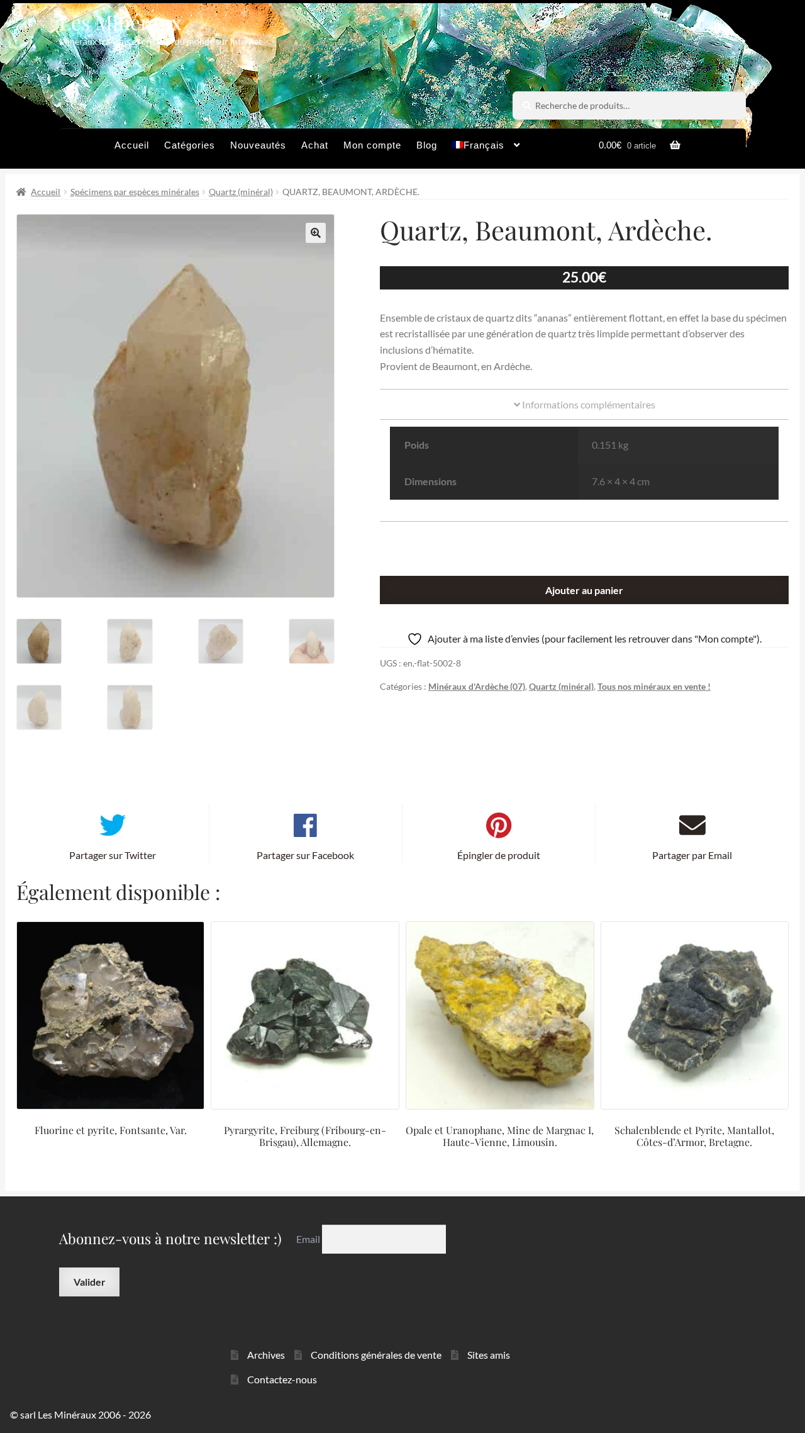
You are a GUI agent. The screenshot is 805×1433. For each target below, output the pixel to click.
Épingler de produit (498, 855)
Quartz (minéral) (241, 191)
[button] (316, 233)
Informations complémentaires (587, 404)
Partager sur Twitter (112, 855)
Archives (266, 1355)
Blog (426, 145)
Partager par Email (692, 855)
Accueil (131, 145)
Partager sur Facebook (305, 855)
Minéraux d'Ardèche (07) (476, 686)
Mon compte (372, 145)
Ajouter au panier (584, 590)
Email (309, 1239)
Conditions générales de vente (376, 1355)
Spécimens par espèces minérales (134, 191)
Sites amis (488, 1355)
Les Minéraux (120, 21)
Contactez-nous (282, 1379)
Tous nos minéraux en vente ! (654, 686)
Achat (314, 145)
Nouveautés (258, 145)
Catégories (189, 145)
